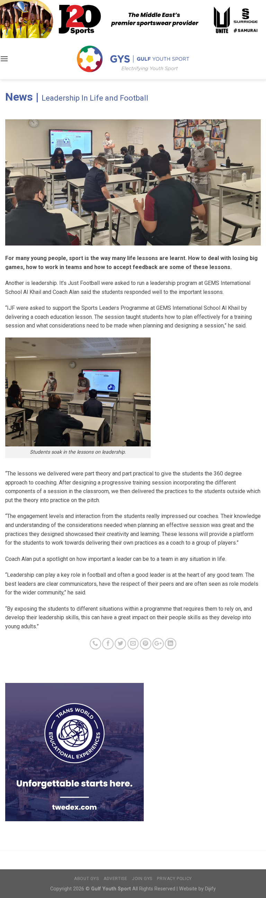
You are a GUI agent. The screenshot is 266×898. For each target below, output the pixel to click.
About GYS (86, 878)
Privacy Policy (174, 878)
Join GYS (142, 878)
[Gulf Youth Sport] (133, 58)
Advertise (115, 878)
